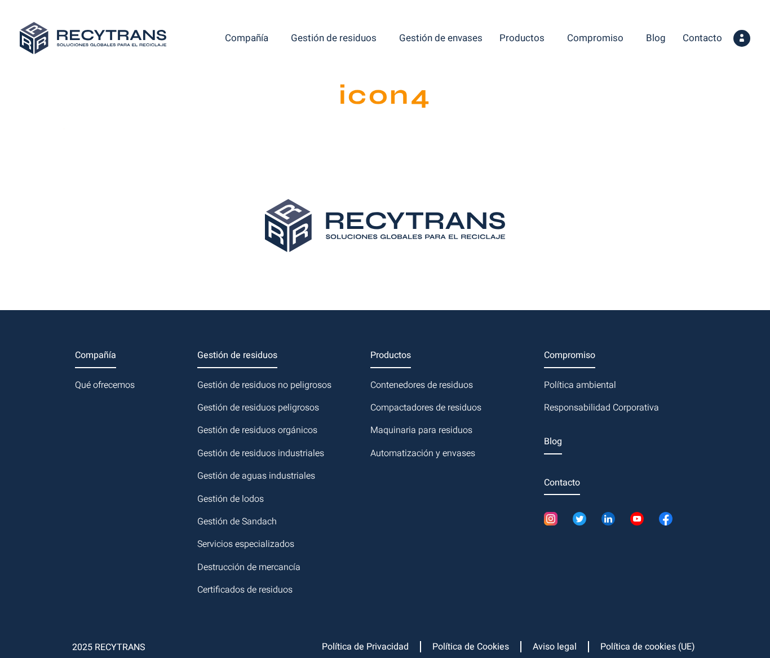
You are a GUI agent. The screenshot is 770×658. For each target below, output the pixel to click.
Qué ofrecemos (105, 385)
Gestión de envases (441, 38)
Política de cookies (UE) (647, 646)
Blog (656, 38)
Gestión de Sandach (237, 521)
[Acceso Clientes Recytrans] (741, 38)
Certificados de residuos (245, 590)
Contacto (702, 38)
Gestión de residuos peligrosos (258, 407)
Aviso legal (555, 646)
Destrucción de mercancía (248, 567)
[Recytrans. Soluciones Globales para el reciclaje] (93, 38)
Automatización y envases (422, 453)
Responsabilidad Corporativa (601, 407)
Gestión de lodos (230, 499)
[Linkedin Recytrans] (611, 518)
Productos (522, 38)
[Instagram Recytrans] (554, 518)
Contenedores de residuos (421, 385)
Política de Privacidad (365, 646)
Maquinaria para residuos (421, 430)
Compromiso (595, 38)
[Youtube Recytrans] (640, 518)
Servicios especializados (245, 544)
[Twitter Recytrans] (582, 518)
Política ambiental (580, 385)
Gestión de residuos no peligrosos (264, 385)
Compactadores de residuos (425, 407)
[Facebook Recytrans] (669, 518)
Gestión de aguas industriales (256, 476)
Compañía (246, 38)
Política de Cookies (470, 646)
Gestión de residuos (334, 38)
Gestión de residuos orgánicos (257, 430)
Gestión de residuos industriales (260, 453)
